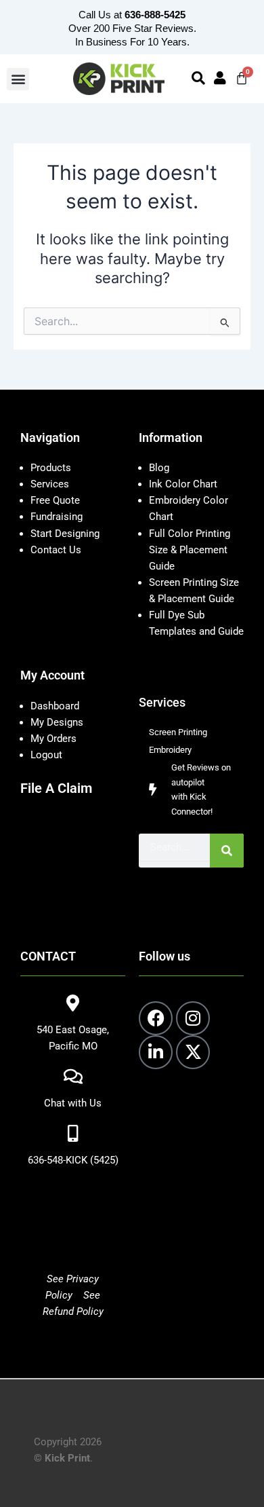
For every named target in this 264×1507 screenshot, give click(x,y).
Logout (46, 755)
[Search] (227, 851)
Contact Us (55, 550)
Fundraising (56, 516)
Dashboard (54, 706)
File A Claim (56, 788)
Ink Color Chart (183, 484)
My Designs (56, 722)
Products (50, 468)
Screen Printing (178, 732)
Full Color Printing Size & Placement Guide (189, 549)
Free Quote (55, 500)
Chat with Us (73, 1103)
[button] (18, 79)
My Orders (53, 738)
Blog (159, 468)
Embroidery (170, 750)
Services (49, 484)
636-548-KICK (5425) (73, 1160)
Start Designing (65, 533)
